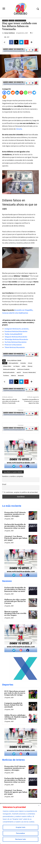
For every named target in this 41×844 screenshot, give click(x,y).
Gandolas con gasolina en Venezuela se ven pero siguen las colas (30, 401)
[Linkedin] (17, 93)
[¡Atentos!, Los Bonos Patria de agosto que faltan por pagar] (33, 539)
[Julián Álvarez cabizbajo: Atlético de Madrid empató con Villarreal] (33, 718)
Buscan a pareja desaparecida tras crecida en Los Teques (15, 613)
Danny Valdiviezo (9, 33)
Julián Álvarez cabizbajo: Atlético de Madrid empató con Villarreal (15, 717)
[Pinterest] (26, 42)
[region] (20, 823)
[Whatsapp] (26, 93)
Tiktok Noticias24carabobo (14, 347)
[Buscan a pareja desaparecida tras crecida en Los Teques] (33, 614)
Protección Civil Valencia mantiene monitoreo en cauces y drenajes (15, 514)
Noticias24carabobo (8, 372)
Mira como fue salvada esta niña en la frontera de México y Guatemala (10, 401)
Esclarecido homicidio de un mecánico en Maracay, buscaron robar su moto (15, 526)
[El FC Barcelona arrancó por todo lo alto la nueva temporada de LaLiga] (33, 694)
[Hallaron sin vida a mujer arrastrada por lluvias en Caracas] (33, 602)
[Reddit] (13, 93)
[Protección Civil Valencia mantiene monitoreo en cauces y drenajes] (33, 515)
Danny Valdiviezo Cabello (14, 360)
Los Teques (16, 366)
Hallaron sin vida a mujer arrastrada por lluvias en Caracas (15, 601)
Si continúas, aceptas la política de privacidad (21, 492)
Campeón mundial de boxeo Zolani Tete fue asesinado (13, 705)
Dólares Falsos (7, 366)
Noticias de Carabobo (9, 369)
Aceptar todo (20, 827)
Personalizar (20, 833)
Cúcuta (19, 129)
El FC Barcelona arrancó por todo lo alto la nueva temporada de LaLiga (14, 693)
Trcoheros (6, 375)
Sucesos (11, 20)
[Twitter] (8, 93)
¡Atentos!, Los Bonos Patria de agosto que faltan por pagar (15, 538)
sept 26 (19, 372)
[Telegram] (21, 42)
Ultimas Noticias (20, 20)
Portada (5, 20)
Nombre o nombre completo (12, 476)
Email (4, 484)
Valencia (13, 375)
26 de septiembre (13, 363)
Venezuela (21, 375)
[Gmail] (30, 93)
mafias (23, 366)
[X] (16, 42)
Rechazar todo (20, 839)
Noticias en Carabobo (23, 369)
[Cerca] (38, 805)
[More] (31, 42)
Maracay (30, 366)
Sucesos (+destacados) (29, 372)
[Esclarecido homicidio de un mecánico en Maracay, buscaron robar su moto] (33, 527)
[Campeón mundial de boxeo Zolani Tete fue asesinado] (33, 706)
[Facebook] (11, 42)
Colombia (23, 363)
